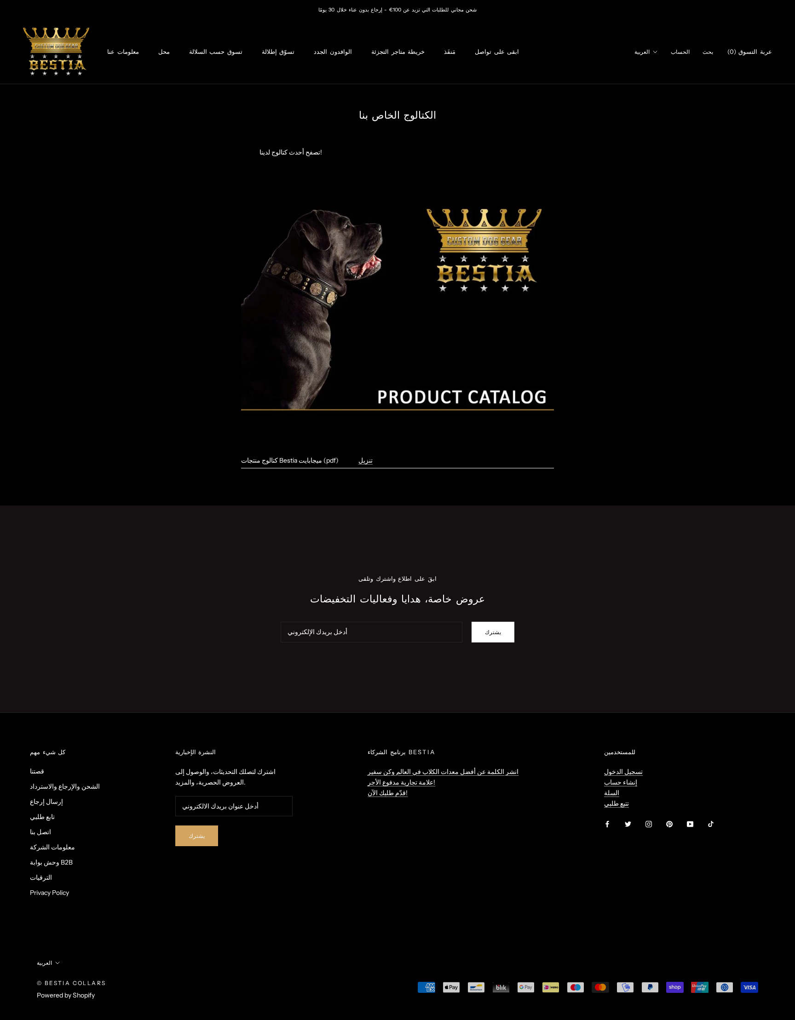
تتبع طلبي (616, 803)
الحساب (680, 51)
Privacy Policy (49, 892)
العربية (642, 51)
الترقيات (41, 877)
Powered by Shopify (66, 995)
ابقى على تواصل (497, 51)
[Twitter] (628, 823)
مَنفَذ (449, 51)
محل (164, 51)
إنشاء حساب (620, 782)
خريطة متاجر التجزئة (398, 51)
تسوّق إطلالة (278, 51)
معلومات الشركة (52, 847)
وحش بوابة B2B (51, 862)
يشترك (493, 632)
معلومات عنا (123, 51)
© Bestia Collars (71, 983)
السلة (611, 793)
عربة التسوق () (749, 51)
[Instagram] (648, 823)
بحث (708, 51)
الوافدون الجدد (333, 51)
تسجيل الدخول (623, 772)
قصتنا (37, 771)
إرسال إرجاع (46, 801)
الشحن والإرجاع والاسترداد (65, 786)
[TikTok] (711, 823)
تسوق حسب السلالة (215, 51)
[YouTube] (690, 823)
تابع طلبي (42, 817)
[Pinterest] (669, 823)
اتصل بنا (40, 832)
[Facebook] (607, 823)
